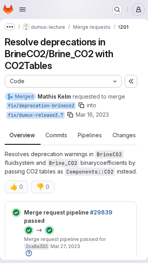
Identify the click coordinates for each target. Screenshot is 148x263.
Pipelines (90, 135)
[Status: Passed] (16, 212)
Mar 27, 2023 (65, 246)
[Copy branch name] (81, 105)
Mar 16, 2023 (92, 114)
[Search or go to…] (117, 9)
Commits (56, 135)
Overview (22, 135)
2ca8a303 (37, 246)
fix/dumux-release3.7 (35, 115)
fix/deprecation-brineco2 (41, 106)
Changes (124, 135)
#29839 (101, 212)
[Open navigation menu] (22, 9)
